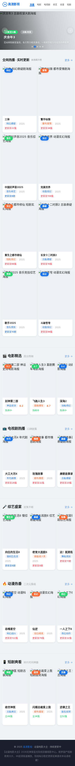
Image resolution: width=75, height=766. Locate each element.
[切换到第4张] (40, 46)
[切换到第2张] (35, 46)
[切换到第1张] (32, 46)
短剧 (69, 4)
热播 (32, 4)
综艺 (55, 4)
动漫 (62, 4)
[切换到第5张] (42, 46)
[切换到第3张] (37, 46)
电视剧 (47, 4)
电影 (39, 4)
